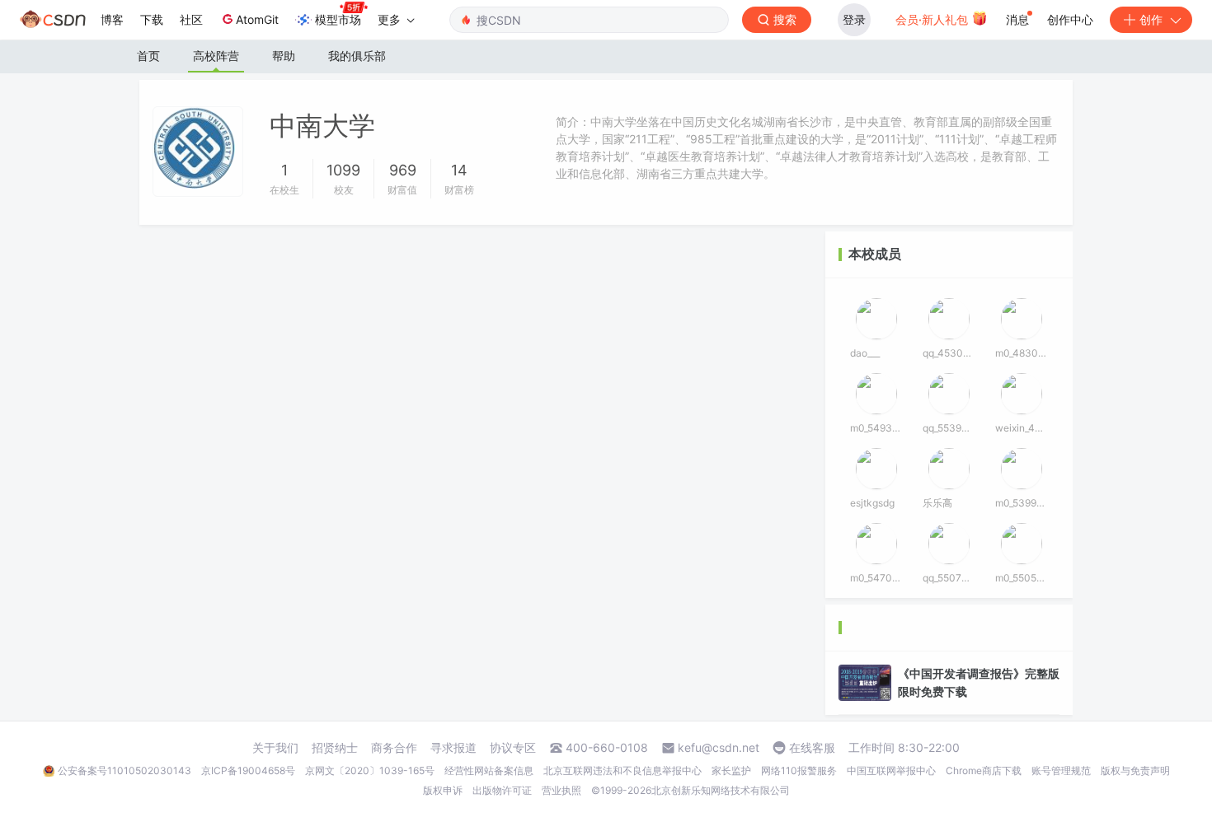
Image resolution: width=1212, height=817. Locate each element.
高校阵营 (216, 56)
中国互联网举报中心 (891, 770)
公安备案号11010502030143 (124, 770)
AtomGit (257, 19)
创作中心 (1070, 19)
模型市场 (338, 19)
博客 (112, 19)
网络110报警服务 (799, 770)
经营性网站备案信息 (488, 770)
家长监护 (731, 770)
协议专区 (513, 747)
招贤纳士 (335, 747)
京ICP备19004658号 (248, 770)
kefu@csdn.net (718, 747)
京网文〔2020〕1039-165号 (370, 770)
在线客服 (812, 747)
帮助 (283, 56)
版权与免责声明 (1135, 770)
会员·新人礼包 (933, 19)
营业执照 (561, 790)
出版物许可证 (502, 790)
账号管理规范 (1061, 770)
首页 (148, 56)
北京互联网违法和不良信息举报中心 (622, 770)
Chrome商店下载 (984, 770)
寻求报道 (453, 747)
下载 (151, 19)
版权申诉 (443, 790)
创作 (1151, 19)
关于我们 (275, 747)
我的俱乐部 (357, 56)
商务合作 (394, 747)
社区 (191, 19)
